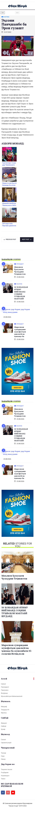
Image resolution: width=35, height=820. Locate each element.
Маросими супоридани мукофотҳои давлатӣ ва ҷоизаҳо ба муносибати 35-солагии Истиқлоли (16, 649)
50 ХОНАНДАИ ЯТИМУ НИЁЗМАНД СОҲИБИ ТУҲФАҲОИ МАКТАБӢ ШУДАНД (14, 612)
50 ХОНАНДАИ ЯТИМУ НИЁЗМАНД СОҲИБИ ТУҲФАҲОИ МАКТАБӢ (21, 293)
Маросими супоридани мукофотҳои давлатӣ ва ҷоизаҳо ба (20, 331)
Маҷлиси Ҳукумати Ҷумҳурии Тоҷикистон (20, 270)
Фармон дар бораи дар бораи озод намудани (16, 310)
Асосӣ (4, 678)
